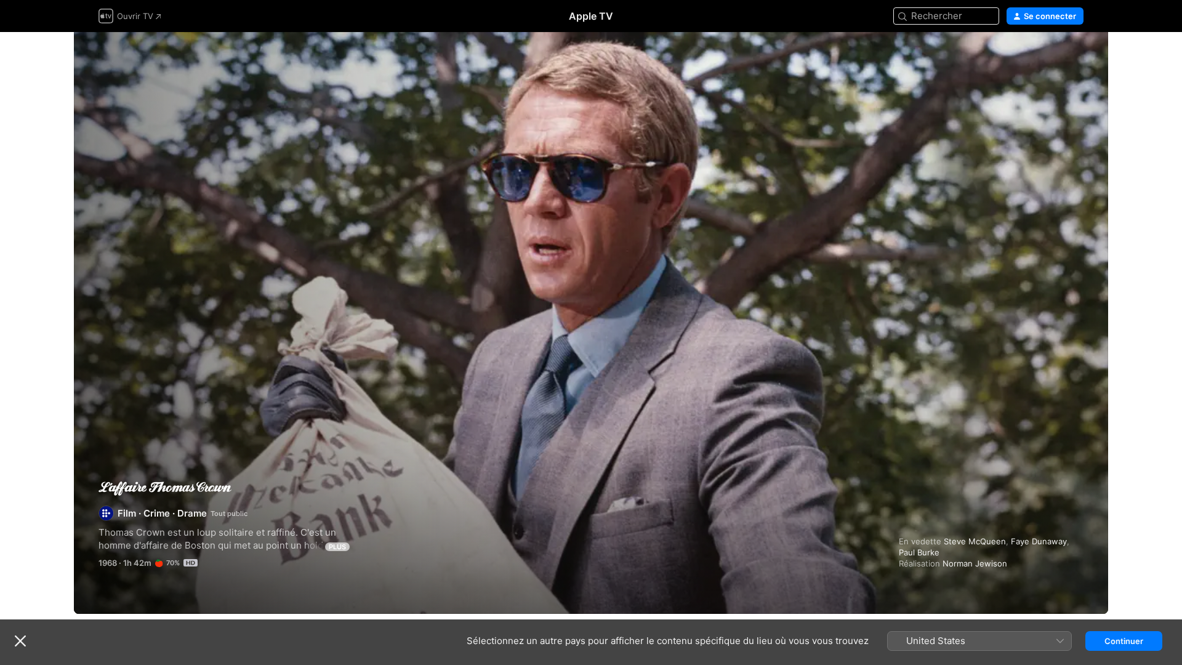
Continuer (1123, 641)
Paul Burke (919, 552)
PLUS (337, 546)
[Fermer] (20, 641)
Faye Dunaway (1039, 541)
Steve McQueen (975, 541)
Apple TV (591, 16)
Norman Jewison (975, 563)
